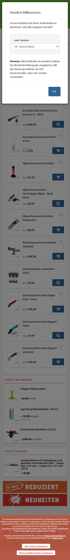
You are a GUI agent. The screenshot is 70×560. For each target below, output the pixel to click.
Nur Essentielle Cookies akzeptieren (36, 552)
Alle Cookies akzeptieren (36, 546)
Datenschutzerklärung (54, 535)
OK (54, 91)
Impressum (58, 538)
